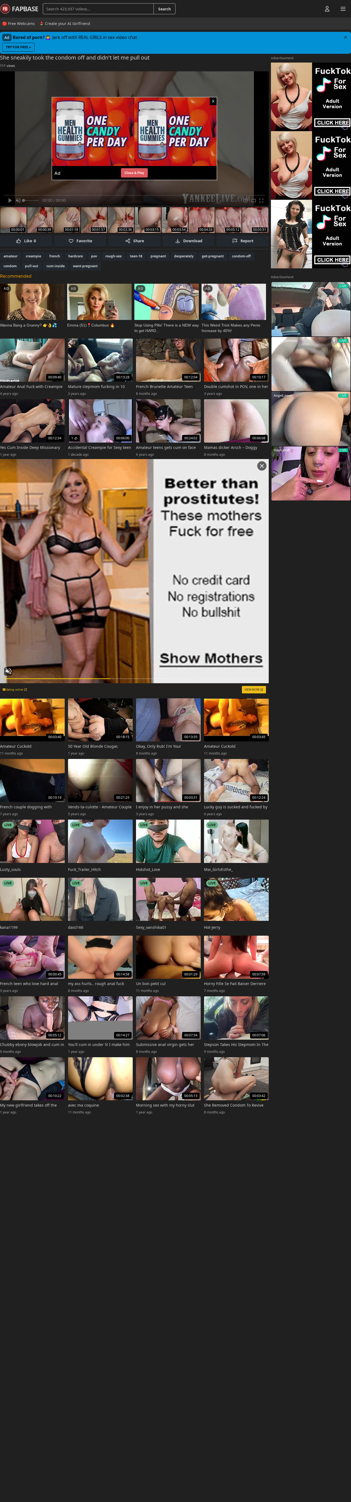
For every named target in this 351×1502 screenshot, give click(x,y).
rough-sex (113, 256)
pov (94, 256)
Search (164, 9)
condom (10, 266)
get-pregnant (213, 256)
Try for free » (18, 47)
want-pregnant (85, 266)
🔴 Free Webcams (18, 23)
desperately (184, 256)
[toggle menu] (314, 8)
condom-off (241, 256)
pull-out (31, 266)
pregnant (158, 256)
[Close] (345, 37)
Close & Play (134, 173)
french (54, 256)
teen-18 (136, 256)
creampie (33, 256)
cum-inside (55, 266)
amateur (11, 256)
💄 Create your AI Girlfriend (64, 23)
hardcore (75, 256)
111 (7, 65)
